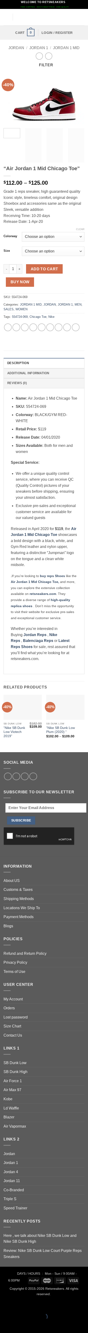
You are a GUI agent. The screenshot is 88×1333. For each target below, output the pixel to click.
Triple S (10, 1199)
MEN (78, 304)
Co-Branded (14, 1190)
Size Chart (12, 1026)
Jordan (9, 1154)
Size (7, 250)
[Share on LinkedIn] (58, 327)
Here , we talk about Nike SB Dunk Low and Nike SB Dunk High (40, 1239)
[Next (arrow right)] (18, 1324)
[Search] (82, 17)
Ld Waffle (11, 1108)
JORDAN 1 (38, 48)
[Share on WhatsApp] (8, 327)
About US (12, 881)
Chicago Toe (38, 317)
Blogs (8, 926)
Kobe (8, 1099)
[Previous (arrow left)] (4, 1324)
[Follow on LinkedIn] (25, 776)
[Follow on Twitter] (16, 776)
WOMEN (21, 309)
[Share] (32, 1304)
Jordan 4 (11, 1172)
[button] (6, 17)
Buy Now (20, 282)
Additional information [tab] (28, 373)
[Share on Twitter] (25, 327)
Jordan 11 (12, 1181)
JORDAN (16, 48)
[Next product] (39, 56)
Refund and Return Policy (25, 954)
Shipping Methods (19, 899)
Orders (9, 1008)
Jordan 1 (11, 1163)
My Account (13, 999)
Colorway (10, 236)
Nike (51, 317)
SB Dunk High (15, 1072)
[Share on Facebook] (16, 327)
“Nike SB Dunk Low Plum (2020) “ (60, 730)
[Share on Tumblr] (67, 327)
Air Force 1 (13, 1081)
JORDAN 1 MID (66, 48)
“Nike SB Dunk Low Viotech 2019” (14, 732)
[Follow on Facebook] (8, 776)
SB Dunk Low (15, 1063)
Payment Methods (19, 917)
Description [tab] (18, 363)
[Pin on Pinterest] (42, 327)
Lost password (16, 1017)
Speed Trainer (15, 1208)
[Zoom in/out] (4, 1304)
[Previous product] (48, 56)
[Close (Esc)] (45, 1304)
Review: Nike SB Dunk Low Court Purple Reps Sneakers (43, 1254)
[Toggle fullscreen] (18, 1304)
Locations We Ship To (22, 908)
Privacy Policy (15, 962)
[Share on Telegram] (76, 327)
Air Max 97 (12, 1090)
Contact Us (13, 1035)
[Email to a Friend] (33, 327)
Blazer (9, 1117)
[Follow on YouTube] (33, 776)
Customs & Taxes (18, 890)
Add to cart (44, 269)
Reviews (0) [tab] (17, 383)
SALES (9, 309)
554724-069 (20, 317)
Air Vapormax (15, 1126)
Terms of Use (14, 972)
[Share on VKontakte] (50, 327)
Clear (80, 229)
